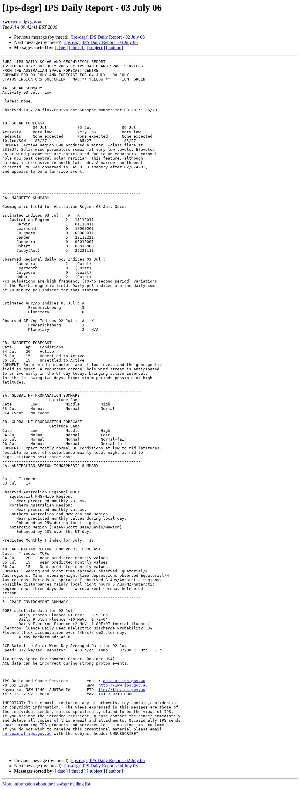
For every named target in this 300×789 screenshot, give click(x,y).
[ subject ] (96, 47)
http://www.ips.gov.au (123, 685)
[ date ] (61, 47)
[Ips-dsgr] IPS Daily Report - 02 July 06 (108, 37)
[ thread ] (77, 47)
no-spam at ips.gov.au (27, 733)
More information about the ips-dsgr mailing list (46, 783)
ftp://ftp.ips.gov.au (121, 689)
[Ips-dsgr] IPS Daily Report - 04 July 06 (101, 42)
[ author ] (114, 47)
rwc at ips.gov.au (26, 21)
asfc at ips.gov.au (124, 681)
